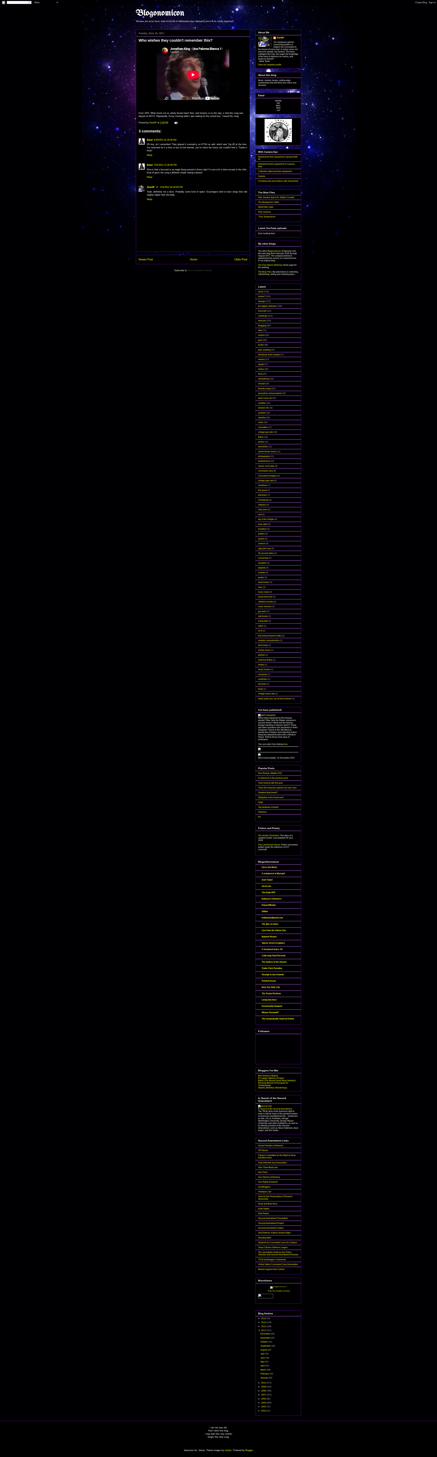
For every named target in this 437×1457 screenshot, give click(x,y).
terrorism (262, 684)
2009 (263, 1386)
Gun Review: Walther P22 (270, 773)
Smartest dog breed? (268, 792)
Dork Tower (267, 880)
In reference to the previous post (273, 778)
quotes (261, 539)
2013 (263, 1322)
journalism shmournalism (269, 393)
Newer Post (146, 259)
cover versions (265, 606)
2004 (263, 1406)
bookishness (264, 461)
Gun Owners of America (269, 1177)
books (261, 345)
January (264, 1378)
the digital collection (267, 306)
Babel (150, 140)
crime (260, 422)
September (265, 1346)
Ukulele (261, 176)
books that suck (265, 597)
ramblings (262, 316)
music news (263, 592)
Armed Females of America (270, 1145)
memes (261, 359)
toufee (261, 577)
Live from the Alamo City (274, 930)
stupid (261, 364)
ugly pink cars (264, 548)
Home (193, 259)
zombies (262, 403)
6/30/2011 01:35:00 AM (165, 140)
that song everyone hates (269, 635)
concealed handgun (267, 476)
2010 (263, 1383)
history (261, 664)
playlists (262, 568)
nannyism (262, 674)
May (262, 1362)
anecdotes (263, 446)
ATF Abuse (263, 1150)
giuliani (261, 655)
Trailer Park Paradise (272, 968)
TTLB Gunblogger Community (272, 1259)
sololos (228, 1450)
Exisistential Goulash (272, 1006)
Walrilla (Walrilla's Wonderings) (272, 1088)
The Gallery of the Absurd (274, 962)
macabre (262, 563)
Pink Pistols (263, 1213)
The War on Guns (270, 924)
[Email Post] (175, 122)
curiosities (262, 427)
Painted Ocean (269, 981)
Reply (149, 155)
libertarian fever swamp (269, 354)
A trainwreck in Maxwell (273, 873)
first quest (262, 490)
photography (264, 456)
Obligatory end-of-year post (270, 797)
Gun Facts (262, 1172)
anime (261, 369)
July (262, 1354)
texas (260, 689)
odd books (263, 616)
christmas (262, 485)
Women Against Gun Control (271, 1269)
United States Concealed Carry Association (278, 1264)
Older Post (240, 259)
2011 (263, 1330)
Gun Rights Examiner (268, 1182)
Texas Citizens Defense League (273, 1247)
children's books (265, 602)
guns (260, 340)
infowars (262, 505)
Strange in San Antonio (273, 974)
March (263, 1370)
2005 (263, 1403)
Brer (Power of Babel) (268, 1076)
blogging (262, 325)
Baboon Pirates (269, 936)
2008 (263, 1391)
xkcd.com (266, 886)
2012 (263, 1326)
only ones (262, 509)
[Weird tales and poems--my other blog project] (259, 755)
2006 (263, 1399)
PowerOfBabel (269, 905)
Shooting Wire (264, 1238)
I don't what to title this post (270, 783)
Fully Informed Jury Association (272, 1162)
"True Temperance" (267, 217)
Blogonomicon (160, 13)
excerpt (261, 383)
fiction (261, 437)
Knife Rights (263, 1209)
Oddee (265, 911)
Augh (260, 802)
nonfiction (262, 679)
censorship (263, 558)
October (264, 1342)
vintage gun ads (265, 432)
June (263, 1358)
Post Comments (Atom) (200, 270)
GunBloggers (264, 1187)
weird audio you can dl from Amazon (275, 698)
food (260, 374)
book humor (263, 582)
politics (261, 534)
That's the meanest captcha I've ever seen (277, 788)
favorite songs (264, 388)
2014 (263, 1318)
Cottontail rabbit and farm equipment (275, 171)
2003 (263, 1411)
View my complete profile (269, 64)
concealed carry (265, 471)
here (285, 744)
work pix (262, 320)
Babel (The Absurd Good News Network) (277, 1080)
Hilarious (262, 812)
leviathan (262, 529)
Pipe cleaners (264, 212)
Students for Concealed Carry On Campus (277, 1242)
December (265, 1334)
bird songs (263, 645)
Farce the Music (269, 867)
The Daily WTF (269, 892)
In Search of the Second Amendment (275, 1109)
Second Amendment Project (271, 1223)
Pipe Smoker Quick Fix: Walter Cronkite (276, 197)
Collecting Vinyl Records (274, 955)
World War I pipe (265, 207)
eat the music (264, 650)
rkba (260, 330)
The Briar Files (265, 272)
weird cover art (265, 398)
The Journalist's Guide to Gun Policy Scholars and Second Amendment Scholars (278, 1253)
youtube (262, 413)
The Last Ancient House (269, 845)
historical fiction (265, 660)
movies (261, 335)
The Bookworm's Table (268, 202)
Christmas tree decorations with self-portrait (278, 181)
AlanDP (151, 187)
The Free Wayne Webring (270, 265)
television (262, 495)
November (265, 1338)
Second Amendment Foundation (273, 1218)
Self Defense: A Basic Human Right (274, 1233)
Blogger (249, 1450)
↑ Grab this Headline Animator (278, 1291)
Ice (259, 817)
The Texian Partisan (271, 993)
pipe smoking (264, 350)
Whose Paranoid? (270, 1012)
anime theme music (267, 451)
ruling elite (263, 621)
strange (261, 301)
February (264, 1374)
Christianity (263, 500)
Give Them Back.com (268, 1167)
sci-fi (260, 631)
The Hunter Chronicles (268, 835)
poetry (261, 442)
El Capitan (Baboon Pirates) (271, 1078)
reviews (261, 572)
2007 (263, 1395)
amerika (262, 417)
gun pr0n (262, 611)
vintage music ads (266, 693)
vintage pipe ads (265, 480)
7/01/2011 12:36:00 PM (165, 165)
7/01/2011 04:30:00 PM (171, 187)
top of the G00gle (266, 519)
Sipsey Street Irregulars (273, 943)
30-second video (266, 553)
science (261, 543)
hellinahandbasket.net (272, 918)
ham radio (262, 524)
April (262, 1366)
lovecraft (262, 311)
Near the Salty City (271, 987)
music (261, 291)
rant (260, 514)
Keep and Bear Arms (267, 1204)
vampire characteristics (268, 640)
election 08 (263, 408)
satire (260, 626)
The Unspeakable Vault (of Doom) (278, 1019)
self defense (263, 379)
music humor (264, 669)
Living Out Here (269, 1000)
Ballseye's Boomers (271, 899)
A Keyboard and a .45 (272, 949)
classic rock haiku (266, 466)
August (263, 1350)
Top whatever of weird (268, 807)
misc (260, 587)
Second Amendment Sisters (271, 1228)
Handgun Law (264, 1191)
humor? (261, 296)
